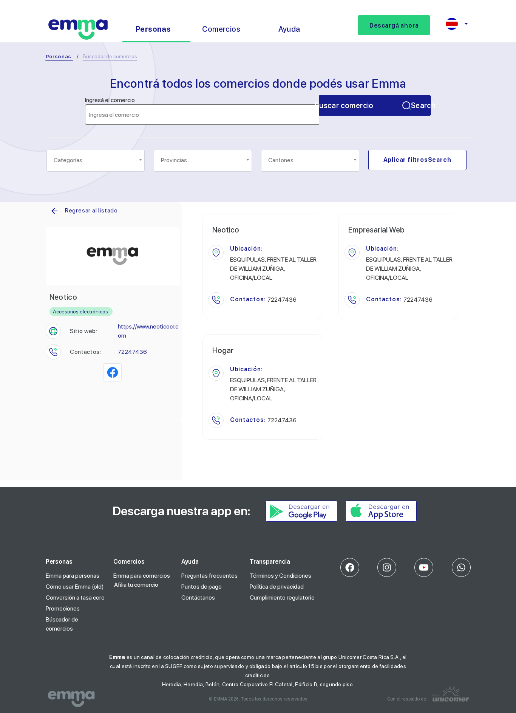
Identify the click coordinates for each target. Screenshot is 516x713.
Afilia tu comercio (136, 584)
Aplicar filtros (417, 159)
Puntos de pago (201, 586)
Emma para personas (72, 575)
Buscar (375, 105)
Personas (59, 56)
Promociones (63, 608)
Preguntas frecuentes (209, 575)
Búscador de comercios (62, 624)
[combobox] (95, 161)
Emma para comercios (141, 575)
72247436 (132, 351)
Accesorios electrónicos (80, 311)
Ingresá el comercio (110, 100)
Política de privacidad (277, 586)
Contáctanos (198, 597)
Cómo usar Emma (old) (75, 586)
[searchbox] (96, 160)
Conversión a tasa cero (75, 597)
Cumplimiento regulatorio (282, 597)
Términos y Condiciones (280, 575)
